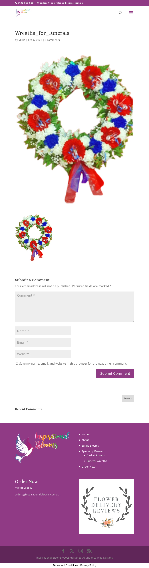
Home (85, 434)
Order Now (88, 466)
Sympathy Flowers (93, 451)
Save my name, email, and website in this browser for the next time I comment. (73, 364)
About (85, 440)
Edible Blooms (90, 445)
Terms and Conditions (65, 565)
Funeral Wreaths (97, 461)
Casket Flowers (96, 455)
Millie (22, 40)
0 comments (52, 40)
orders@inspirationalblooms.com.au (37, 494)
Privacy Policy (88, 565)
